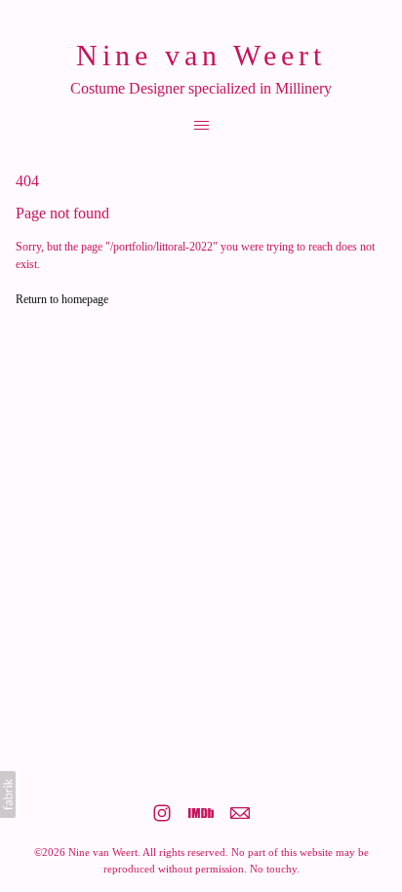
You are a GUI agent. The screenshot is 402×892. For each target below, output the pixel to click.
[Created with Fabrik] (8, 794)
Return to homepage (62, 299)
